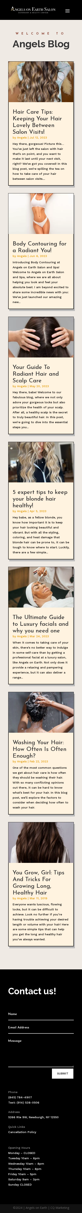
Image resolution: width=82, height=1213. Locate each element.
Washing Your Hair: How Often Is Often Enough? (39, 749)
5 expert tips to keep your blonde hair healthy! (40, 499)
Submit (62, 1073)
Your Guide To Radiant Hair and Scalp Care (36, 374)
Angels (22, 137)
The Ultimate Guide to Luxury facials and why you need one (41, 624)
